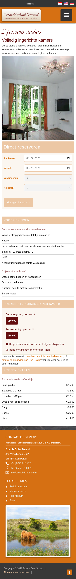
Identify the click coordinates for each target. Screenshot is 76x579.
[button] (66, 15)
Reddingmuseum (18, 486)
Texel (12, 500)
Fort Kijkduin (16, 495)
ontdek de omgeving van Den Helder (21, 360)
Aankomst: (9, 158)
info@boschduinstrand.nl (24, 472)
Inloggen (30, 4)
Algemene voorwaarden (16, 572)
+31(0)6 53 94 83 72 (21, 468)
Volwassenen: (11, 178)
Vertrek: (8, 168)
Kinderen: (9, 188)
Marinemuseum (18, 491)
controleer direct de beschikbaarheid (44, 356)
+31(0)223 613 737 (21, 463)
